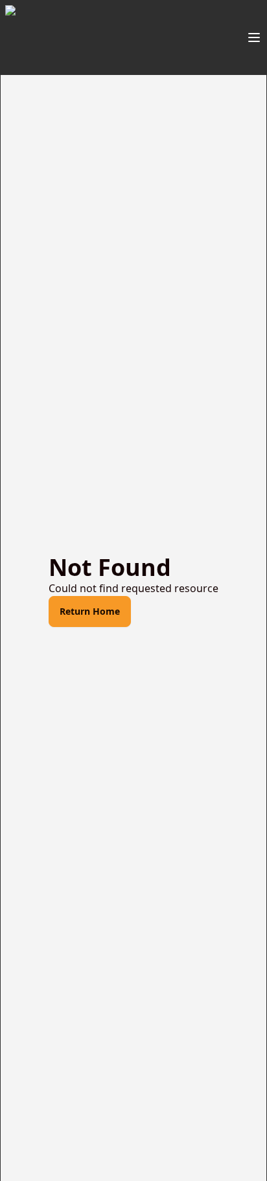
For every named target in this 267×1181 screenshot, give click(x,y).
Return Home (90, 611)
